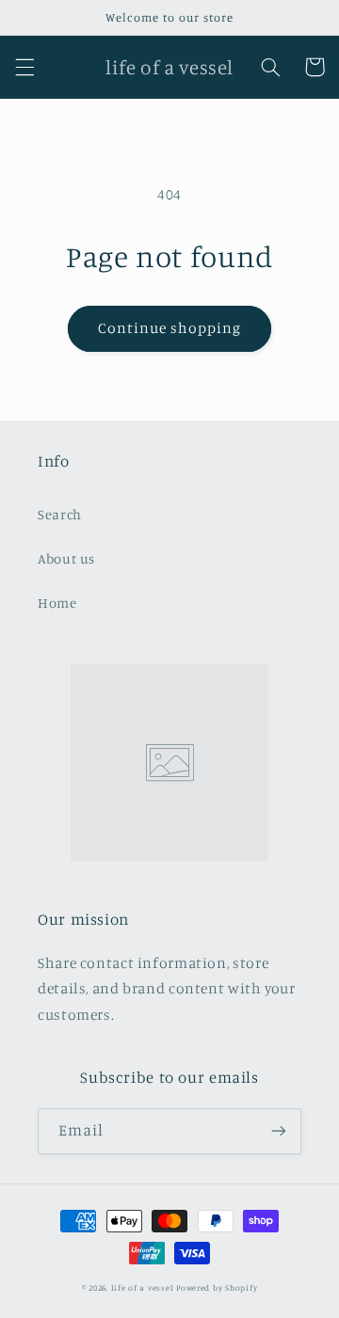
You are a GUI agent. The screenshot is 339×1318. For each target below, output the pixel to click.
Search (60, 514)
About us (66, 558)
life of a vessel (142, 1287)
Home (57, 603)
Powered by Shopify (216, 1287)
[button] (24, 66)
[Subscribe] (278, 1131)
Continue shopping (170, 328)
